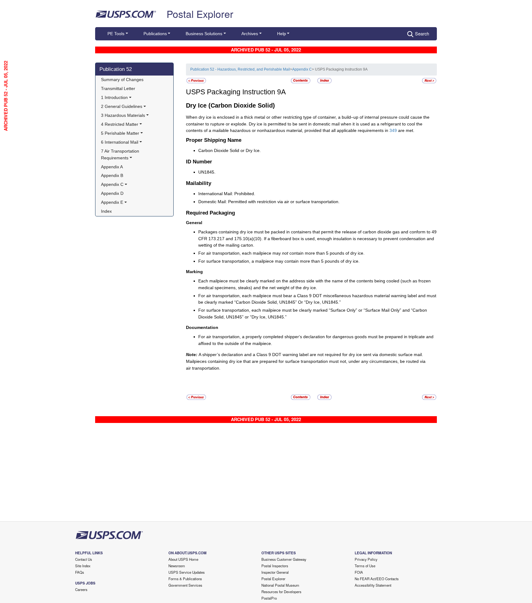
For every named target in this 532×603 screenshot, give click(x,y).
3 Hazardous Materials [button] (123, 115)
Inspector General (275, 572)
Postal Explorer (200, 13)
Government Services (185, 585)
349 (393, 130)
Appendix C (302, 69)
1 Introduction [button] (114, 97)
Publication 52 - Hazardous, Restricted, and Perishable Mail (240, 69)
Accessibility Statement (373, 585)
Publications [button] (155, 33)
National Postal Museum (280, 585)
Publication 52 (115, 69)
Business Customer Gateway (283, 559)
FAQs (79, 572)
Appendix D (112, 193)
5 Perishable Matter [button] (120, 133)
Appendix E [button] (112, 202)
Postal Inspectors (274, 565)
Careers (81, 589)
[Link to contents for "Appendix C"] (301, 80)
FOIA (359, 572)
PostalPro (269, 598)
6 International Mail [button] (119, 142)
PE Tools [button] (115, 33)
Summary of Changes (122, 79)
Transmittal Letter (118, 88)
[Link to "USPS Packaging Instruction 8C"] (196, 80)
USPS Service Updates (186, 572)
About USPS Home (183, 559)
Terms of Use (365, 565)
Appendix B (112, 175)
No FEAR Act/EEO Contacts (377, 578)
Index (106, 211)
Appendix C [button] (112, 184)
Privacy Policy (366, 559)
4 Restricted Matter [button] (119, 124)
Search (422, 33)
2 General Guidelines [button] (121, 106)
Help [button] (281, 33)
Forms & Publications (185, 578)
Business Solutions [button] (204, 33)
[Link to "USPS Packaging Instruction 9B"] (429, 80)
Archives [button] (249, 33)
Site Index (83, 565)
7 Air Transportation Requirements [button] (120, 154)
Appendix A (112, 166)
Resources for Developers (281, 591)
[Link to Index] (324, 80)
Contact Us (83, 559)
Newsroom (176, 565)
